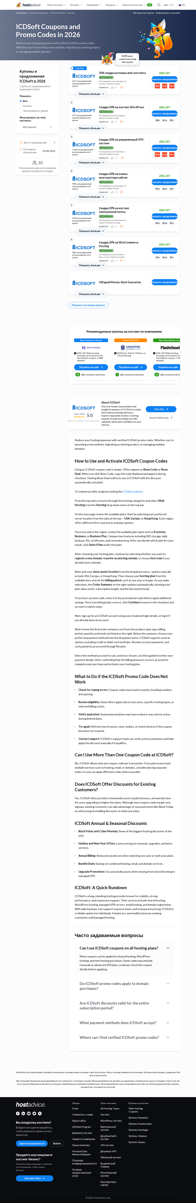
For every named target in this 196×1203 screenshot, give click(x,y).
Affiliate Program (81, 1126)
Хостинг (104, 1114)
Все (25, 100)
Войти (57, 1143)
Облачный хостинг (110, 1157)
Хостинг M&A (32, 1178)
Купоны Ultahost (138, 1135)
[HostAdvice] (28, 4)
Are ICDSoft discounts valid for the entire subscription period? (114, 1005)
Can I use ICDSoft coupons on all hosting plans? (119, 948)
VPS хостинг (107, 1145)
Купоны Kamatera (138, 1117)
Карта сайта (79, 1120)
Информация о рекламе (168, 13)
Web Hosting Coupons (136, 1110)
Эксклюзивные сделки (35, 110)
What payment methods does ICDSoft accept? (118, 1022)
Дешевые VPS (108, 1151)
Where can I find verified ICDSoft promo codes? (119, 1037)
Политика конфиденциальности (84, 1162)
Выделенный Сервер (107, 1165)
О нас (75, 1108)
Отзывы (74, 5)
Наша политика (81, 1145)
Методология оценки (143, 13)
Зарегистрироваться (32, 1143)
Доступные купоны (90, 374)
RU (183, 5)
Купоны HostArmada (140, 1123)
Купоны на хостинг (137, 5)
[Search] (158, 4)
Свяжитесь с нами (82, 1114)
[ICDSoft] (83, 407)
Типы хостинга (55, 5)
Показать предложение (165, 79)
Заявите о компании (83, 1139)
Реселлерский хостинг (108, 1174)
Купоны (27, 105)
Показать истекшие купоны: (89, 305)
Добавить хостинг (82, 1132)
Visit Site (159, 409)
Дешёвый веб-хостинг (108, 1137)
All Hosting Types (109, 1108)
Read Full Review (159, 417)
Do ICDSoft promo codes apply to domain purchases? (114, 986)
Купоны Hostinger (138, 1129)
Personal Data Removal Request (81, 1153)
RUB (169, 5)
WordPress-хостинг (111, 1120)
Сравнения (92, 5)
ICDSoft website (133, 491)
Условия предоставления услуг (81, 1172)
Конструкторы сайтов (108, 1183)
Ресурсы (110, 5)
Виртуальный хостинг (108, 1128)
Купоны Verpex (137, 1142)
